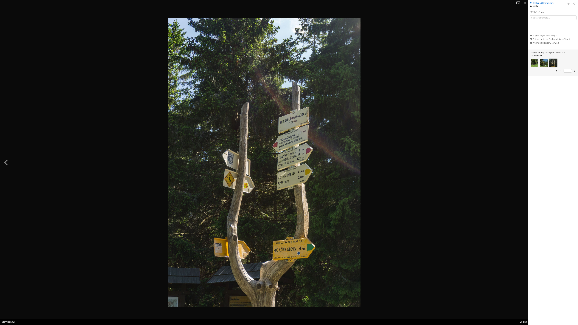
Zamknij (525, 3)
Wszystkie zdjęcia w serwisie (546, 43)
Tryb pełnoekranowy (519, 3)
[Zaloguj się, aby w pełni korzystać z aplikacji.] (568, 4)
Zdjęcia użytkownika (545, 35)
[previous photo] (6, 162)
